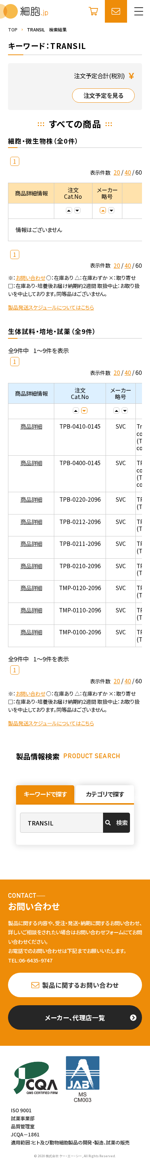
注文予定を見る (103, 95)
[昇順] (69, 210)
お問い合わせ (30, 277)
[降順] (77, 210)
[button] (138, 11)
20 (117, 172)
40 (128, 172)
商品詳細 (31, 426)
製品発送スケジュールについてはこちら (51, 307)
